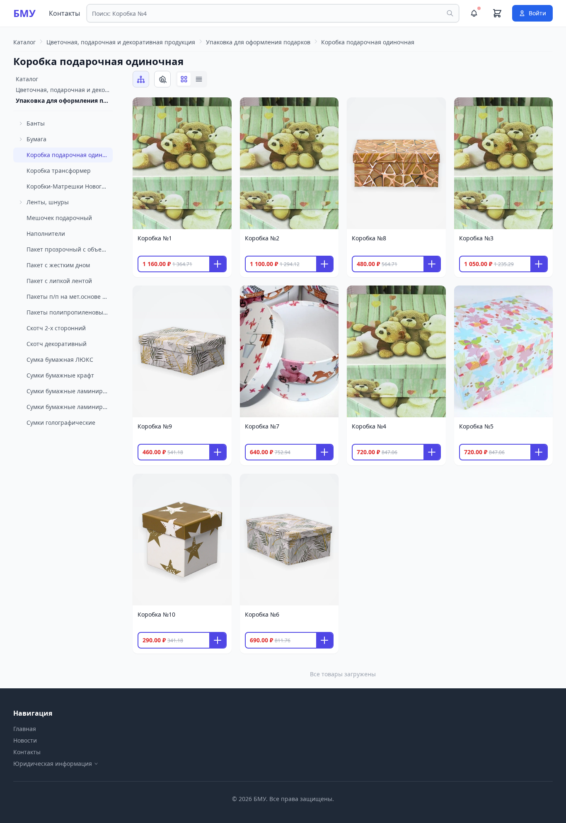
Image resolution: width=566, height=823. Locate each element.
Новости (25, 740)
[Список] (199, 79)
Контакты (64, 13)
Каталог (27, 79)
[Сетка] (184, 79)
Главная (24, 729)
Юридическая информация (52, 763)
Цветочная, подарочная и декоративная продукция (64, 90)
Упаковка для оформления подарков (64, 100)
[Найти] (450, 13)
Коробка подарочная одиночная (98, 61)
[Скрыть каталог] (141, 79)
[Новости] (474, 13)
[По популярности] (162, 79)
